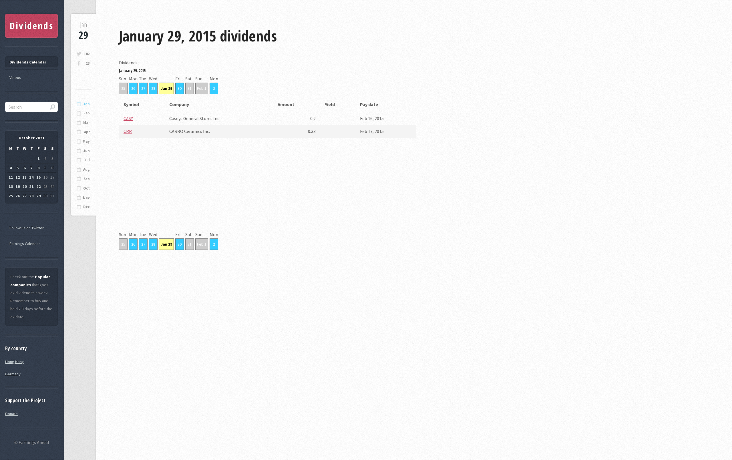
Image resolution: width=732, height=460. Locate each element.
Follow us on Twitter (26, 227)
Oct (86, 188)
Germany (13, 374)
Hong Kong (14, 361)
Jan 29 (166, 88)
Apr (87, 132)
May (86, 141)
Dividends (31, 25)
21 (31, 186)
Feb (86, 113)
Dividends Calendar (27, 62)
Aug (86, 169)
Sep (86, 179)
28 (153, 88)
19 (17, 186)
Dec (86, 207)
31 (190, 88)
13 (24, 177)
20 (24, 186)
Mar (86, 122)
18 (11, 186)
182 (87, 54)
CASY (128, 118)
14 (31, 177)
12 (17, 177)
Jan (86, 104)
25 (123, 88)
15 (38, 177)
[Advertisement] (267, 190)
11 (11, 177)
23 (88, 63)
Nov (86, 198)
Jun (86, 151)
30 (180, 88)
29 (38, 195)
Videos (15, 77)
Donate (11, 413)
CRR (128, 131)
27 (143, 88)
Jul (87, 160)
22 (38, 186)
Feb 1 (201, 88)
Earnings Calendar (24, 243)
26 (133, 88)
